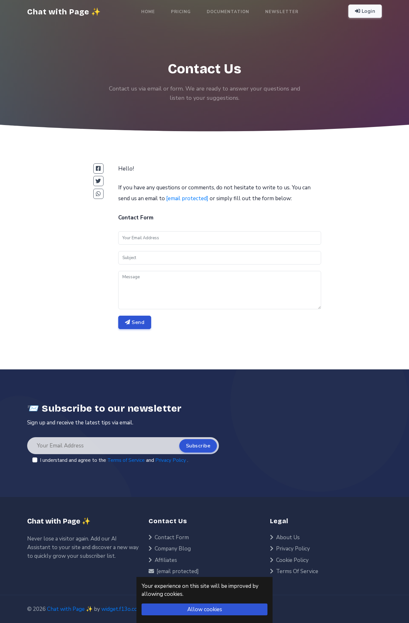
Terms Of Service (296, 571)
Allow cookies (204, 609)
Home (148, 12)
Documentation (228, 12)
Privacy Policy (171, 460)
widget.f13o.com (121, 609)
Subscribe (198, 445)
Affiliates (165, 560)
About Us (287, 537)
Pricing (181, 12)
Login (367, 11)
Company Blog (172, 548)
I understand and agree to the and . (114, 460)
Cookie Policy (292, 560)
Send (137, 322)
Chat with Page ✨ (58, 521)
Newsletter (281, 12)
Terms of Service (126, 460)
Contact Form (171, 537)
